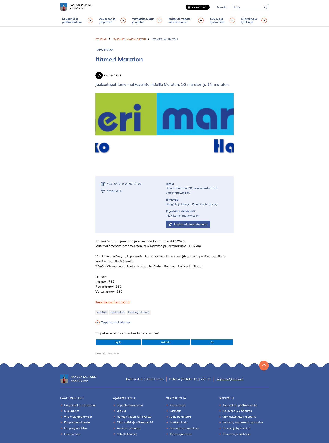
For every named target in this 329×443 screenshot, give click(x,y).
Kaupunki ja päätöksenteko (72, 20)
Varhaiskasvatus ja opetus (143, 20)
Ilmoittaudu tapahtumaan (190, 224)
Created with (105, 353)
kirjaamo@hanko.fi (230, 379)
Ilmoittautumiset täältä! (112, 302)
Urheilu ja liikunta (138, 312)
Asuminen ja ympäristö (107, 20)
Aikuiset (101, 312)
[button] (118, 342)
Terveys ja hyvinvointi (217, 20)
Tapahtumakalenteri (116, 322)
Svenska (221, 7)
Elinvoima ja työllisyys (249, 20)
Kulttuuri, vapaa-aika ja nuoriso (179, 20)
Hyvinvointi (117, 312)
